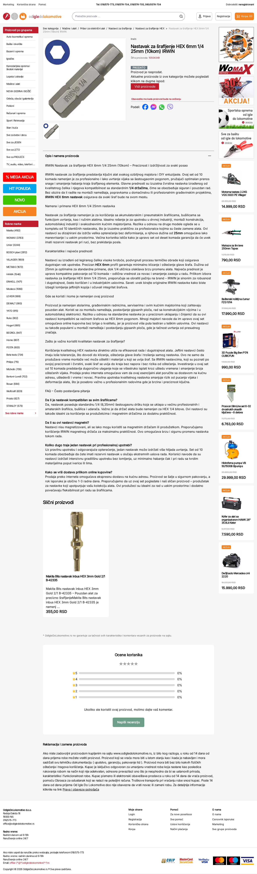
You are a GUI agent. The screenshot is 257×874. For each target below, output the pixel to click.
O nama (216, 814)
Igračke (10, 58)
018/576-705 (137, 4)
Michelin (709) (13, 369)
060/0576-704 (153, 4)
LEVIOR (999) (13, 296)
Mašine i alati (13, 83)
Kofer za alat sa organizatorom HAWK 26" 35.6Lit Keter (236, 519)
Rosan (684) (12, 383)
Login (131, 814)
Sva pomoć (176, 819)
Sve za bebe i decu (16, 134)
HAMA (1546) (13, 274)
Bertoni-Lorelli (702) (16, 376)
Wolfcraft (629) (14, 391)
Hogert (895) (13, 325)
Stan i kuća (12, 127)
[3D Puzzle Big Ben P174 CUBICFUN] (231, 340)
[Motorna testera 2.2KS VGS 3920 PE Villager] (231, 179)
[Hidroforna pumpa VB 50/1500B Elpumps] (231, 450)
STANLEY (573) (14, 405)
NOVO (20, 200)
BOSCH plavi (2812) (16, 252)
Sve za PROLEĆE (15, 156)
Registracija (135, 819)
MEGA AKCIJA (20, 177)
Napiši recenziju (128, 722)
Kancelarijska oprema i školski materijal (18, 67)
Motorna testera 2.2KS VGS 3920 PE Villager (234, 193)
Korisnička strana (26, 4)
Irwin (133, 38)
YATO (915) (12, 310)
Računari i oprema (15, 113)
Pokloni (10, 105)
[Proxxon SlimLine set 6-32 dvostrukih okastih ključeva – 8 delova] (231, 393)
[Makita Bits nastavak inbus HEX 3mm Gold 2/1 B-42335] (76, 541)
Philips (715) (12, 361)
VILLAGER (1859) (15, 259)
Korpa (131, 829)
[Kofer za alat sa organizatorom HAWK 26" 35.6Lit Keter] (231, 503)
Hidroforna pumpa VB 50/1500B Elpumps (234, 464)
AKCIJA (20, 211)
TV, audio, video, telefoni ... (20, 164)
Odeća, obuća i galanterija (19, 98)
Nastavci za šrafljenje (120, 28)
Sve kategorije (51, 28)
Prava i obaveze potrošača (81, 789)
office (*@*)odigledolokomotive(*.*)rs (29, 862)
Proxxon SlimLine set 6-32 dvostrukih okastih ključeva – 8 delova (236, 409)
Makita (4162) (13, 230)
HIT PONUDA (19, 188)
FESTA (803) (13, 347)
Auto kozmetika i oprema (19, 36)
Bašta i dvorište (14, 43)
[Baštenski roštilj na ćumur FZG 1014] (231, 286)
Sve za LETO (13, 149)
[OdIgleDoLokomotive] (32, 16)
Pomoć (42, 4)
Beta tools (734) (14, 354)
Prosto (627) (12, 398)
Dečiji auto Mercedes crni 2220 (236, 575)
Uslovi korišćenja (180, 824)
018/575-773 (107, 4)
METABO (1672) (14, 266)
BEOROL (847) (14, 332)
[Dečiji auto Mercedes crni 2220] (231, 560)
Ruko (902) (12, 318)
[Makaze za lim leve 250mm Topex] (231, 232)
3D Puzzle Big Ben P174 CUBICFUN (235, 354)
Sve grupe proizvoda (224, 829)
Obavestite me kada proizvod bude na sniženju (156, 99)
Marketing (8, 4)
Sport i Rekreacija (15, 120)
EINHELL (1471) (14, 281)
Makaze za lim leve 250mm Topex (232, 247)
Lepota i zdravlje (14, 76)
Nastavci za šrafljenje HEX (149, 28)
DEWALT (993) (14, 303)
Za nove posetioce (181, 814)
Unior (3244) (13, 244)
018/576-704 (122, 4)
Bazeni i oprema (14, 51)
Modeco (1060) (14, 288)
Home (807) (12, 340)
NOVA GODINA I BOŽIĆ (18, 91)
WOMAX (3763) (14, 237)
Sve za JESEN (13, 142)
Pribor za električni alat (92, 28)
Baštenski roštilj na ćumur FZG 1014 (235, 300)
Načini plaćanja (179, 829)
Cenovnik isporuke (223, 819)
